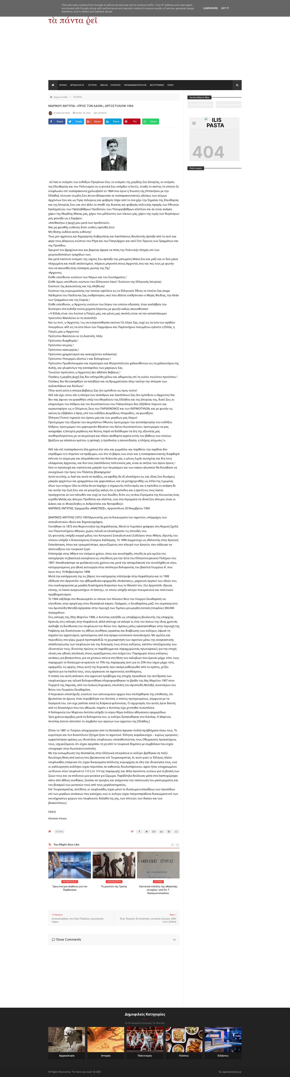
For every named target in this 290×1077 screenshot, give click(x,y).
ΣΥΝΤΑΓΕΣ (116, 85)
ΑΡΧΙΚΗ (63, 85)
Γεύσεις (184, 1055)
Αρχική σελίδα (61, 97)
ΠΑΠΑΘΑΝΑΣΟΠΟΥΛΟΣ (135, 85)
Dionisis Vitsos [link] (57, 818)
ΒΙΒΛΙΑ (103, 85)
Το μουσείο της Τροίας (114, 886)
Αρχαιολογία (66, 1055)
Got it (225, 8)
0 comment (101, 113)
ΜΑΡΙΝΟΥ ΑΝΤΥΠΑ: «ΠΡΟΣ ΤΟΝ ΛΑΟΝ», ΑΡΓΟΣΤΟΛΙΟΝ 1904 (90, 106)
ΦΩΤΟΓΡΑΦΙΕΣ (157, 85)
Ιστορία (105, 1055)
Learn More (210, 8)
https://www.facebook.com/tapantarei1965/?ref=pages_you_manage (228, 106)
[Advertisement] (145, 54)
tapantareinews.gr (231, 1071)
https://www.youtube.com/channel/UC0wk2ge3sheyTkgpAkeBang (200, 106)
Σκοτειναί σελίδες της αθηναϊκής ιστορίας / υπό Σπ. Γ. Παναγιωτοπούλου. (158, 890)
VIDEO (170, 85)
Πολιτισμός (145, 1055)
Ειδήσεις (223, 1055)
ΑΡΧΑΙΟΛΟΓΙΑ (77, 85)
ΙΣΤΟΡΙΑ (92, 85)
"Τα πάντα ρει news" (82, 1071)
